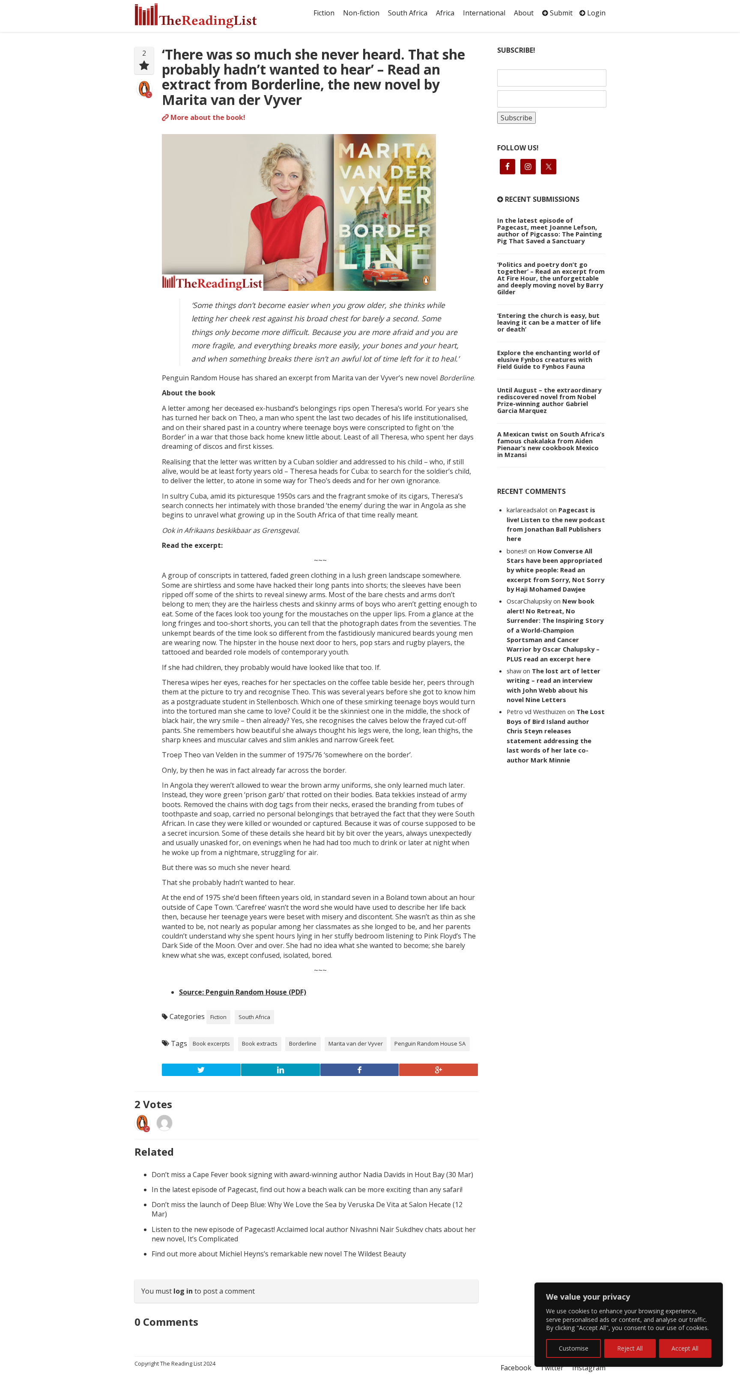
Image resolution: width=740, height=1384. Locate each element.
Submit (560, 13)
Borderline (302, 1043)
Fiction (323, 13)
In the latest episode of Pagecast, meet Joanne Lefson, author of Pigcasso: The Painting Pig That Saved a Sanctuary (549, 230)
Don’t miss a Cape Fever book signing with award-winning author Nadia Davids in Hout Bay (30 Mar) (312, 1174)
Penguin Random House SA (429, 1043)
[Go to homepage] (205, 16)
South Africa (407, 13)
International (484, 13)
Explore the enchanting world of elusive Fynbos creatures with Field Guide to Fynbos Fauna (548, 359)
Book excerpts (211, 1043)
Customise (573, 1348)
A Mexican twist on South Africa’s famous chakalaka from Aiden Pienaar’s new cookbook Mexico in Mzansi (551, 444)
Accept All (684, 1348)
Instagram (589, 1367)
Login (595, 13)
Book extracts (260, 1043)
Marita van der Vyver (355, 1043)
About (524, 13)
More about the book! (207, 117)
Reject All (630, 1348)
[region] (628, 1324)
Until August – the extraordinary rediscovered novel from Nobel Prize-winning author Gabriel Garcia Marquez (549, 400)
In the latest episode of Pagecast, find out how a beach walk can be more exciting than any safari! (307, 1189)
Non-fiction (361, 13)
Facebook (516, 1367)
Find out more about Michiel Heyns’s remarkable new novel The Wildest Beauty (279, 1253)
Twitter (552, 1367)
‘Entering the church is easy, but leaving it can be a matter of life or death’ (549, 322)
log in (183, 1291)
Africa (445, 13)
